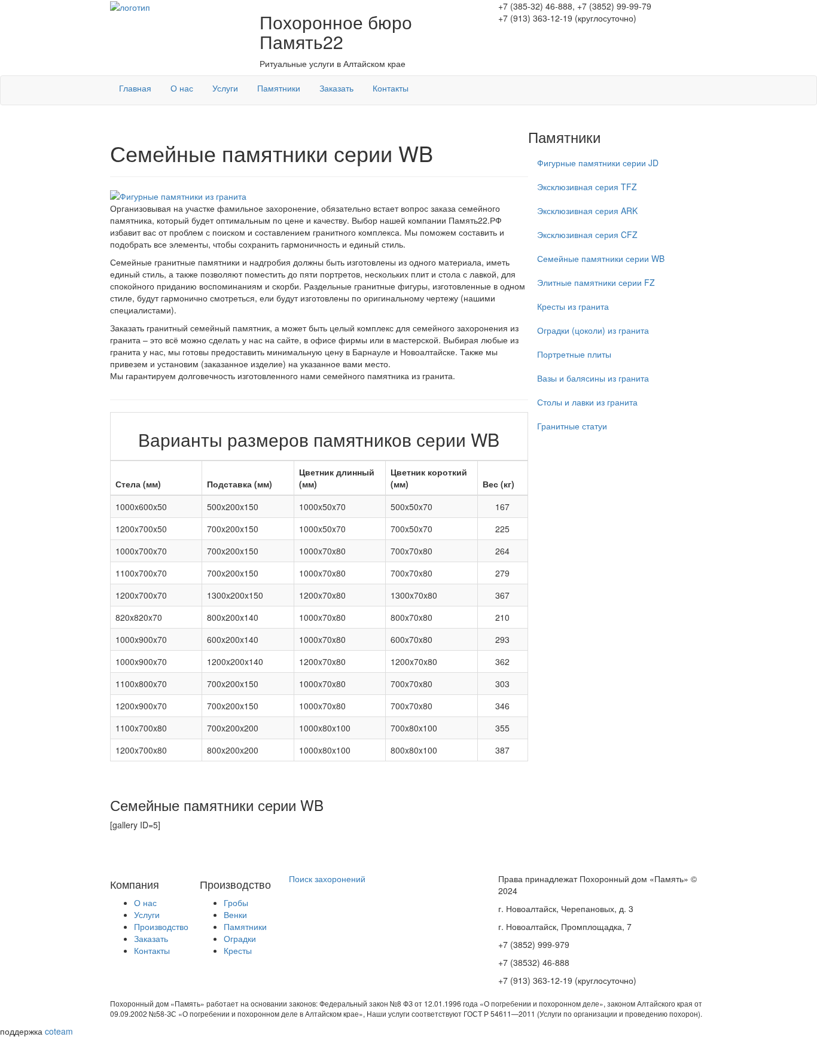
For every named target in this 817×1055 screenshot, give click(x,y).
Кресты (238, 950)
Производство (161, 926)
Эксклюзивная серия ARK (587, 211)
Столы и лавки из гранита (587, 402)
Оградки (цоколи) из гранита (593, 330)
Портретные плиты (574, 354)
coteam (59, 1031)
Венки (235, 914)
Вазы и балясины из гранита (593, 378)
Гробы (236, 902)
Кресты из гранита (573, 306)
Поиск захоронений (327, 879)
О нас (181, 88)
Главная (135, 88)
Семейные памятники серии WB (600, 258)
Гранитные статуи (572, 426)
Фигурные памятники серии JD (598, 163)
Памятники (278, 88)
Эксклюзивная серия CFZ (587, 234)
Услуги (225, 88)
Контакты (390, 88)
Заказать (336, 88)
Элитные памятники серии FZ (596, 282)
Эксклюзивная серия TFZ (587, 187)
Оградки (240, 938)
